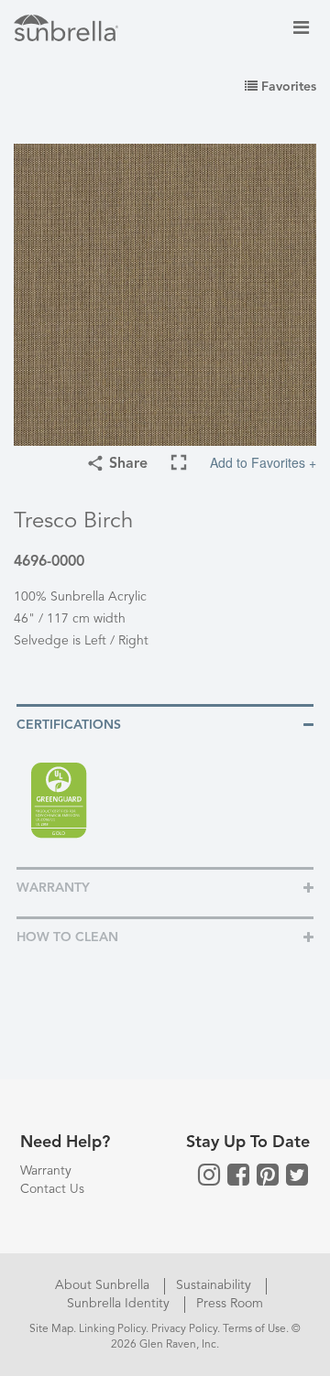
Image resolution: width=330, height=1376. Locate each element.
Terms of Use (254, 1329)
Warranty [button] (53, 888)
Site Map (51, 1329)
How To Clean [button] (67, 937)
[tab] (165, 723)
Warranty (46, 1171)
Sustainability (215, 1285)
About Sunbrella (104, 1285)
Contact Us (52, 1189)
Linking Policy (112, 1329)
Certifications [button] (68, 725)
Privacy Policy (184, 1329)
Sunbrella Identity (120, 1303)
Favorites (287, 87)
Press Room (229, 1303)
